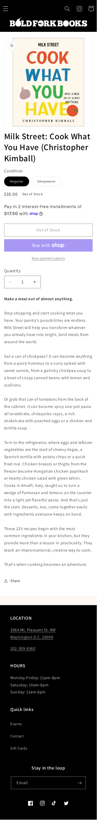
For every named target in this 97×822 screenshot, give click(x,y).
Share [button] (15, 580)
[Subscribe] (80, 782)
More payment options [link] (48, 258)
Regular (19, 182)
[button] (67, 8)
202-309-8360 (23, 648)
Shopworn (49, 182)
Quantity (12, 271)
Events (16, 723)
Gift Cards (18, 748)
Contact (17, 735)
